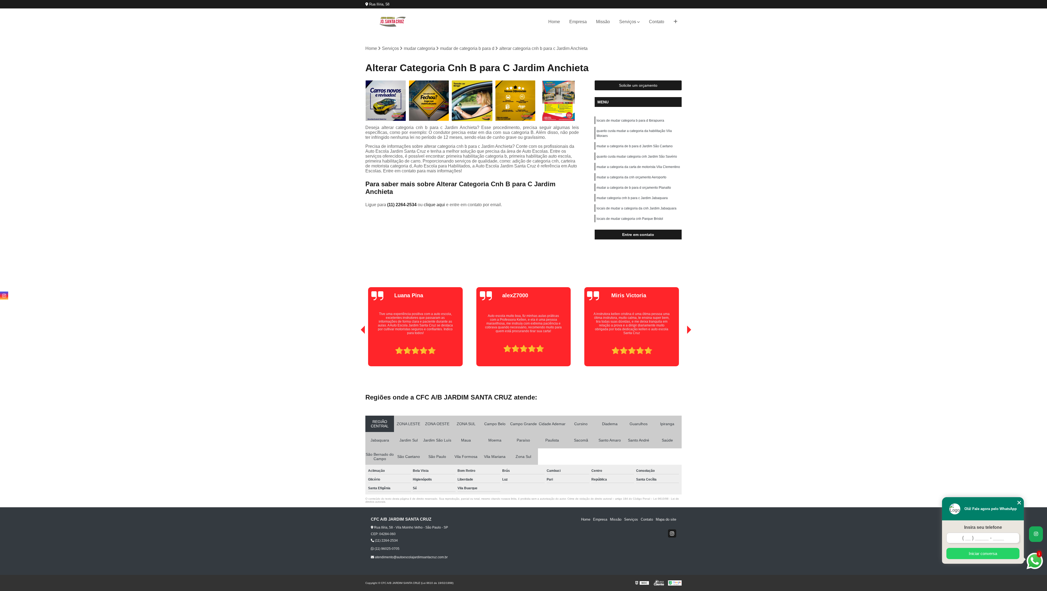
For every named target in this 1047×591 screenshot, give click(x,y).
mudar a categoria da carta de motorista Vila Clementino (638, 167)
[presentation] (355, 351)
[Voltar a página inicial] (392, 21)
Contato (656, 21)
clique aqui (434, 204)
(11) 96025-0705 (386, 549)
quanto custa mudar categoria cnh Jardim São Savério (637, 156)
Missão (603, 21)
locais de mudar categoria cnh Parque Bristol (630, 219)
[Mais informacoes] (675, 21)
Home (554, 21)
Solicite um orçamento (638, 85)
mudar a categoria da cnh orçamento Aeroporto (631, 177)
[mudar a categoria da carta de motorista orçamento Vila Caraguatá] (515, 100)
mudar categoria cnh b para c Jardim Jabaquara (632, 198)
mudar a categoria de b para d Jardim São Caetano (635, 146)
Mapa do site (666, 519)
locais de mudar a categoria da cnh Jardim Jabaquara (636, 208)
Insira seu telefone (983, 527)
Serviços (627, 21)
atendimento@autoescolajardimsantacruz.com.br (411, 557)
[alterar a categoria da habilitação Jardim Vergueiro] (472, 100)
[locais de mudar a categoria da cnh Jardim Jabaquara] (558, 100)
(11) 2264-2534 (402, 204)
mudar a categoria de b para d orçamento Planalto (634, 188)
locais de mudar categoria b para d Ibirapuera (630, 120)
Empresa (578, 21)
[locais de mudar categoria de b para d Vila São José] (429, 100)
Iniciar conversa (983, 553)
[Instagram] (672, 533)
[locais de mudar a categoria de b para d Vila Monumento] (385, 100)
